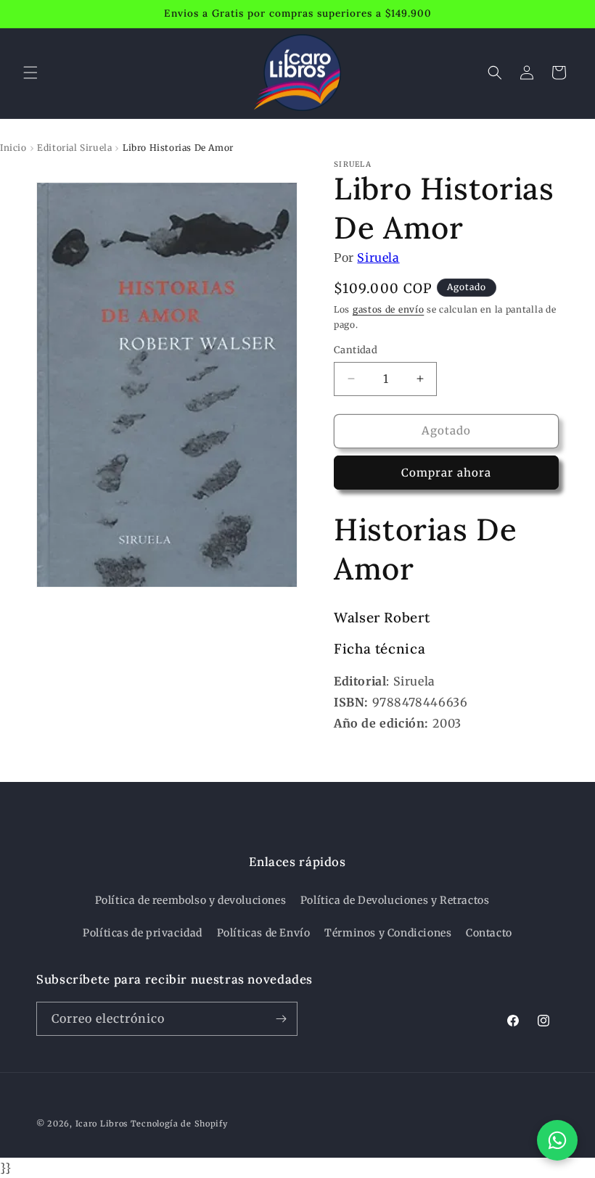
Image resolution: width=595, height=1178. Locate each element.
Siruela (378, 257)
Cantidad (355, 350)
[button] (30, 72)
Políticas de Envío (264, 932)
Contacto (489, 932)
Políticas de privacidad (142, 932)
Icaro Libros (101, 1124)
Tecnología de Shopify (179, 1124)
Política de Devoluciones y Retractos (395, 900)
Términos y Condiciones (387, 932)
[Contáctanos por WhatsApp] (557, 1140)
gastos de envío (388, 309)
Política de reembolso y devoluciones (191, 900)
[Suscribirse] (281, 1019)
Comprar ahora (446, 472)
